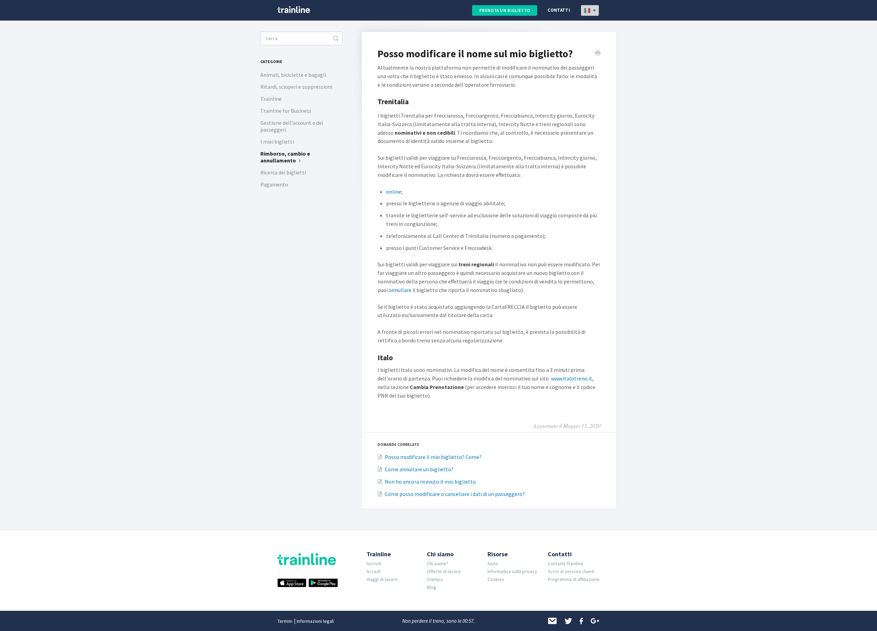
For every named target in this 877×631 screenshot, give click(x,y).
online (393, 191)
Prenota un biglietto (504, 10)
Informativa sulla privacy (512, 571)
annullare (400, 290)
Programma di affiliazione (574, 579)
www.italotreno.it (571, 378)
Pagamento (274, 184)
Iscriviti (374, 563)
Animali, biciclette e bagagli (293, 74)
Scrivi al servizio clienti (571, 571)
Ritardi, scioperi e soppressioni (296, 86)
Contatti (558, 10)
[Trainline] (293, 9)
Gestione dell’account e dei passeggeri (291, 126)
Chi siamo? (437, 563)
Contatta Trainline (565, 563)
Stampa (435, 579)
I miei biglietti (277, 141)
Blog (431, 587)
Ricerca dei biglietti (283, 172)
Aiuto (492, 563)
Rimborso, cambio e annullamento (285, 157)
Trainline (271, 98)
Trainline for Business (285, 110)
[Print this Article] (598, 54)
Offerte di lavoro (444, 571)
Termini (284, 621)
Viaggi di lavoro (382, 579)
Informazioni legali (315, 621)
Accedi (374, 571)
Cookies (495, 579)
